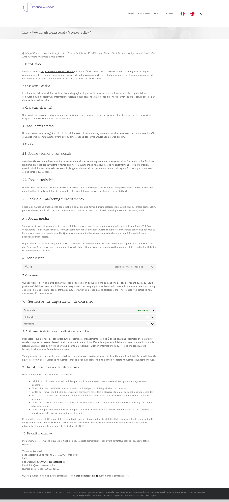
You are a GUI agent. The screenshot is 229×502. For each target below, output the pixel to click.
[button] (201, 13)
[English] (193, 13)
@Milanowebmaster (90, 492)
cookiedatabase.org (86, 475)
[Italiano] (183, 13)
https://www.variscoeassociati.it (57, 71)
